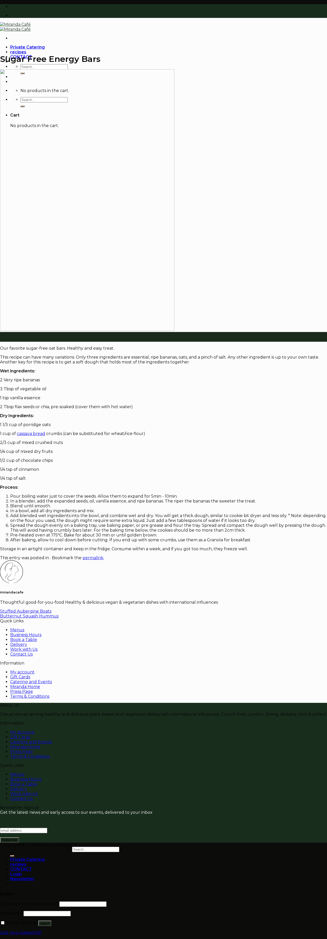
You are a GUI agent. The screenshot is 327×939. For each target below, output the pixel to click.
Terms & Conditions (29, 696)
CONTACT (21, 869)
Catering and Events (31, 681)
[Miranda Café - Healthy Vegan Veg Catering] (15, 27)
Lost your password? (21, 932)
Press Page (21, 691)
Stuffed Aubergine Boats (25, 611)
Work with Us (24, 649)
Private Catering (27, 47)
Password (11, 913)
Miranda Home (25, 686)
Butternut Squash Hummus (29, 616)
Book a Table (23, 639)
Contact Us (21, 654)
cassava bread (31, 433)
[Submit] (12, 856)
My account (22, 672)
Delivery (18, 644)
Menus (17, 629)
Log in (44, 923)
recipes (18, 52)
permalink (93, 557)
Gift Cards (20, 676)
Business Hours (25, 634)
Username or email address (29, 903)
